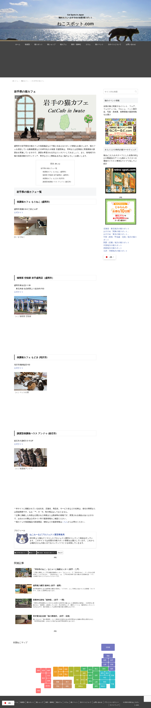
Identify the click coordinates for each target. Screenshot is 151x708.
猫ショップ (39, 702)
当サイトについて (85, 702)
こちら (65, 521)
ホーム (16, 702)
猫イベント (74, 702)
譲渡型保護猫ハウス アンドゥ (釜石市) (57, 181)
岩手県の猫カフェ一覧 (49, 168)
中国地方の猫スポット (112, 245)
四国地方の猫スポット (112, 248)
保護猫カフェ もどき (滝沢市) (53, 178)
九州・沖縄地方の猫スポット (115, 250)
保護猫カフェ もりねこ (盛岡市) (54, 171)
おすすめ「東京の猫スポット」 (116, 234)
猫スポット (30, 702)
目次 (52, 163)
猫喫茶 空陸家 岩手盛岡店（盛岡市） (56, 175)
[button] (136, 91)
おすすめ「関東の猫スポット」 (116, 231)
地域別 (22, 702)
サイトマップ (114, 705)
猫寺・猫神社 (49, 702)
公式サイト (18, 291)
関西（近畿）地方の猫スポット (116, 242)
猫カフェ (33, 552)
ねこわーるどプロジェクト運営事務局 (47, 534)
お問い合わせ (98, 702)
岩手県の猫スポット (21, 552)
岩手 (61, 552)
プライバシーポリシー (111, 702)
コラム (66, 702)
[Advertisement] (75, 63)
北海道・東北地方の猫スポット (47, 552)
